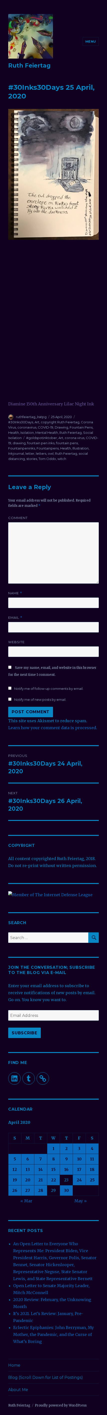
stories (31, 459)
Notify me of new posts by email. (40, 700)
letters (41, 453)
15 (53, 1169)
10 (79, 1158)
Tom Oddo (47, 459)
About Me (18, 1389)
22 (53, 1179)
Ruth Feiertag (29, 65)
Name (15, 593)
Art (37, 422)
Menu (90, 41)
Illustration (80, 448)
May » (80, 1200)
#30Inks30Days (20, 422)
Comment (18, 518)
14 (40, 1169)
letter (29, 453)
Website (16, 642)
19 (15, 1179)
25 (92, 1179)
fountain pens (67, 443)
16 (66, 1169)
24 (79, 1179)
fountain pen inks (40, 443)
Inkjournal (16, 453)
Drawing (61, 427)
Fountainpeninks (21, 448)
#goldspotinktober (41, 438)
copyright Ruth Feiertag (60, 422)
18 (92, 1169)
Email (15, 618)
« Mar (26, 1200)
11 (92, 1158)
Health (13, 433)
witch (61, 459)
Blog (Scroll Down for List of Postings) (45, 1377)
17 (79, 1169)
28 (40, 1190)
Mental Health (46, 433)
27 (27, 1190)
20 (27, 1179)
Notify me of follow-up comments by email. (48, 689)
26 (14, 1190)
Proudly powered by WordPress (61, 1405)
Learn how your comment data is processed (52, 727)
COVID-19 (45, 427)
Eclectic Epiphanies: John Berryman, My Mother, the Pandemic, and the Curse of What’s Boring (53, 1334)
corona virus (74, 438)
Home (14, 1365)
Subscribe (24, 1033)
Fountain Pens (81, 427)
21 (40, 1179)
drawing (19, 443)
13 (28, 1169)
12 (14, 1169)
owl (51, 453)
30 (66, 1190)
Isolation (27, 433)
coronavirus (26, 427)
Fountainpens (48, 448)
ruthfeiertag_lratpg (31, 417)
